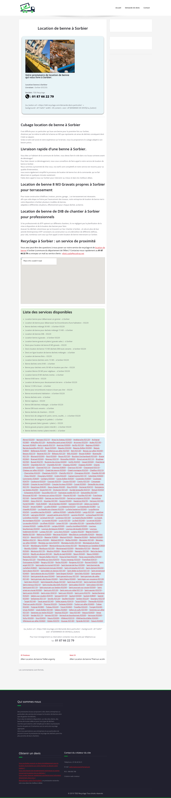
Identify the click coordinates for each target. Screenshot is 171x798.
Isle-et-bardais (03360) (58, 504)
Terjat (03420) (80, 601)
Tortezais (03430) (65, 604)
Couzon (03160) (69, 481)
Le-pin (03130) (64, 520)
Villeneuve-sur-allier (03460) (34, 621)
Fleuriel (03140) (69, 495)
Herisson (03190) (96, 501)
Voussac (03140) (67, 621)
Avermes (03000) (63, 445)
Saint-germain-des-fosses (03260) (44, 579)
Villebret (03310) (67, 618)
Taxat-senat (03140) (46, 601)
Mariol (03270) (37, 537)
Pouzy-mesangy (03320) (70, 559)
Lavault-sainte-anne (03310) (58, 515)
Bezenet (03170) (43, 453)
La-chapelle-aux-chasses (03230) (51, 509)
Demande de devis (132, 8)
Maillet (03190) (29, 534)
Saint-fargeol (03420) (64, 573)
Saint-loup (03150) (74, 582)
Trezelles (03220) (80, 607)
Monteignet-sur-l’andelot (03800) (92, 545)
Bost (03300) (51, 456)
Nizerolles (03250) (30, 557)
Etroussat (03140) (30, 495)
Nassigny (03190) (82, 551)
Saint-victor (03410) (49, 593)
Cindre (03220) (60, 476)
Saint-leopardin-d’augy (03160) (53, 582)
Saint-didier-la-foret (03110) (78, 571)
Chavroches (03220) (32, 473)
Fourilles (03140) (84, 495)
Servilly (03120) (54, 598)
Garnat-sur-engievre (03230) (78, 498)
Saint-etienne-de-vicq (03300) (42, 573)
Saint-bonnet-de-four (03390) (73, 565)
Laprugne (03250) (38, 515)
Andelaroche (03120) (81, 439)
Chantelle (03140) (54, 465)
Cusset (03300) (80, 484)
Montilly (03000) (30, 548)
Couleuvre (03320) (38, 481)
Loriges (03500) (58, 526)
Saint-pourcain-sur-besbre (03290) (53, 587)
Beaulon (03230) (64, 448)
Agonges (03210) (43, 439)
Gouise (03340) (65, 501)
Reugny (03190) (47, 562)
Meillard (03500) (96, 537)
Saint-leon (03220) (31, 582)
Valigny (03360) (61, 610)
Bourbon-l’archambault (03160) (84, 456)
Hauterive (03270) (80, 501)
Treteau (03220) (52, 607)
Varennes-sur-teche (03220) (42, 612)
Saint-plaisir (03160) (95, 584)
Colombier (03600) (95, 476)
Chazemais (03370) (49, 473)
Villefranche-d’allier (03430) (87, 618)
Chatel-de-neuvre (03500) (55, 470)
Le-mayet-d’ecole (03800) (82, 518)
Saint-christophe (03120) (74, 568)
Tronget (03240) (95, 607)
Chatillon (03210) (97, 470)
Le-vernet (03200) (94, 520)
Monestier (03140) (86, 540)
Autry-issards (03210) (46, 445)
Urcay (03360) (28, 610)
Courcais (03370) (54, 481)
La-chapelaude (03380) (86, 506)
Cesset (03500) (88, 462)
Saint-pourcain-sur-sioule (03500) (82, 587)
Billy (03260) (72, 453)
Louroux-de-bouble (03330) (77, 529)
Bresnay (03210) (52, 459)
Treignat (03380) (37, 607)
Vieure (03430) (53, 618)
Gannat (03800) (37, 498)
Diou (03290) (72, 487)
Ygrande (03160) (82, 621)
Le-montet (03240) (49, 520)
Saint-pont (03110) (30, 587)
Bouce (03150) (64, 456)
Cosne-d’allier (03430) (65, 478)
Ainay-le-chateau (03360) (62, 439)
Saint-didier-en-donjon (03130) (53, 571)
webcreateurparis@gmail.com (79, 767)
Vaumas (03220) (61, 612)
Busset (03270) (37, 462)
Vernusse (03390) (95, 615)
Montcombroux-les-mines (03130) (63, 545)
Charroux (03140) (75, 467)
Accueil (118, 8)
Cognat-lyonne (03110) (77, 476)
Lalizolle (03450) (74, 512)
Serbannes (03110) (38, 598)
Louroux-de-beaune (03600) (53, 529)
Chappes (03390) (85, 465)
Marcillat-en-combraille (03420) (81, 534)
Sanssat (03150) (61, 596)
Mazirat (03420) (66, 537)
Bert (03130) (76, 451)
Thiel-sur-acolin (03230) (32, 604)
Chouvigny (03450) (45, 476)
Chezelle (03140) (98, 473)
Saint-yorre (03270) (82, 593)
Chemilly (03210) (66, 473)
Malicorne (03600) (44, 534)
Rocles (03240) (61, 562)
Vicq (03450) (41, 618)
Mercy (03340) (43, 540)
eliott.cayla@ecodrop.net (73, 253)
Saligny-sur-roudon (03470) (42, 596)
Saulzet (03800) (89, 596)
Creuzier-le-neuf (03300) (40, 484)
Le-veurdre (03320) (30, 523)
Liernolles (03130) (77, 523)
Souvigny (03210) (98, 598)
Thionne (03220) (50, 604)
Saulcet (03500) (75, 596)
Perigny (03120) (29, 559)
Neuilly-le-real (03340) (63, 554)
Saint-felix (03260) (82, 573)
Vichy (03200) (28, 618)
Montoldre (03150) (82, 548)
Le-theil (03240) (78, 520)
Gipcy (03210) (36, 501)
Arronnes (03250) (81, 442)
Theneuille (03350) (95, 601)
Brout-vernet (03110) (85, 459)
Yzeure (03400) (97, 621)
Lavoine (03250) (77, 515)
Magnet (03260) (92, 531)
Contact (147, 8)
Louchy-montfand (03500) (76, 526)
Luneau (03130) (46, 531)
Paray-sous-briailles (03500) (90, 557)
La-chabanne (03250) (67, 506)
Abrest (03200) (29, 439)
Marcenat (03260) (60, 534)
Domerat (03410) (86, 487)
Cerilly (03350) (74, 462)
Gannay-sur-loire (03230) (55, 498)
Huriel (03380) (28, 504)
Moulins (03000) (53, 551)
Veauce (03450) (88, 612)
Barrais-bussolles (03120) (33, 448)
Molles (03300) (71, 540)
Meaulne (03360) (81, 537)
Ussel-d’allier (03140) (44, 610)
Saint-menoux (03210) (32, 584)
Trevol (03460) (66, 607)
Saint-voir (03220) (66, 593)
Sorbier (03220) (82, 598)
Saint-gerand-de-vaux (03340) (43, 576)
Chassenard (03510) (92, 467)
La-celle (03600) (50, 506)
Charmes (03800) (59, 467)
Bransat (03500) (37, 459)
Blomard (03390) (37, 456)
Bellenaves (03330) (38, 451)
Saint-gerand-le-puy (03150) (67, 576)
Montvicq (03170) (38, 551)
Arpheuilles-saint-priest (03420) (59, 442)
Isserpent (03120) (75, 504)
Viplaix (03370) (53, 621)
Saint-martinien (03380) (93, 582)
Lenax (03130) (62, 523)
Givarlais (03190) (50, 501)
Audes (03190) (95, 442)
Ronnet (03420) (91, 562)
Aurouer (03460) (29, 445)
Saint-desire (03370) (31, 571)
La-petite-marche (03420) (41, 512)
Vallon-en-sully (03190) (78, 610)
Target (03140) (30, 601)
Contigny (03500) (48, 478)
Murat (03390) (67, 551)
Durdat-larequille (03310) (80, 490)
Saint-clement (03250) (95, 568)
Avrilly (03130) (78, 445)
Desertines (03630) (38, 487)
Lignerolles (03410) (93, 523)
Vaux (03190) (75, 612)
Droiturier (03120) (60, 490)
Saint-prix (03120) (51, 590)
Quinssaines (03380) (31, 562)
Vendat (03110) (37, 615)
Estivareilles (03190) (89, 492)
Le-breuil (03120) (47, 518)
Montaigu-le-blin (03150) (71, 543)
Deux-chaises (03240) (56, 487)
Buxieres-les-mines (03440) (56, 462)
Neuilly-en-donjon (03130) (41, 554)
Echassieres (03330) (32, 492)
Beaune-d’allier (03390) (82, 448)
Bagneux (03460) (92, 445)
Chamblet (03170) (38, 465)
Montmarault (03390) (64, 548)
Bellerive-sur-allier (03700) (58, 451)
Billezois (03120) (58, 453)
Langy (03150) (88, 512)
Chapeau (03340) (70, 465)
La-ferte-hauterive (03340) (76, 509)
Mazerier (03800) (51, 537)
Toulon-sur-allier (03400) (84, 604)
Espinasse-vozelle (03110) (68, 492)
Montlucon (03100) (46, 548)
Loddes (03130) (44, 526)
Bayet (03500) (50, 448)
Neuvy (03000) (93, 554)
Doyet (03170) (45, 490)
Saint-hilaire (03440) (67, 579)
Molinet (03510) (57, 540)
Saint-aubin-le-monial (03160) (47, 565)
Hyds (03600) (41, 504)
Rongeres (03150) (76, 562)
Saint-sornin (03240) (31, 593)
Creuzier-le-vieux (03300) (62, 484)
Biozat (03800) (85, 453)
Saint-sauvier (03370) (93, 590)
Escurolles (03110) (49, 492)
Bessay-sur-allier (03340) (93, 451)
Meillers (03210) (29, 540)
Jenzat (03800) (36, 506)
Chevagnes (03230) (82, 473)
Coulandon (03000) (83, 478)
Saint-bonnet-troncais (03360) (51, 568)
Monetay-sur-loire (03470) (48, 543)
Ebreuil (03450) (98, 490)
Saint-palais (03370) (77, 584)
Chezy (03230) (30, 476)
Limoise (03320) (29, 526)
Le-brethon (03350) (30, 518)
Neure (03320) (79, 554)
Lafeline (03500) (59, 512)
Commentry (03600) (31, 478)
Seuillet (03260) (68, 598)
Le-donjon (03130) (63, 518)
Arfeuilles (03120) (38, 442)
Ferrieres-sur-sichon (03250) (50, 495)
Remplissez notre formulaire (30, 780)
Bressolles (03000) (67, 459)
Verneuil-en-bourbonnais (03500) (72, 615)
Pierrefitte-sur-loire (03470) (48, 559)
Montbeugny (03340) (39, 545)
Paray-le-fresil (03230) (68, 557)
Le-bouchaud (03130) (94, 515)
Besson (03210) (29, 453)
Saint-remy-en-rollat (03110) (71, 590)
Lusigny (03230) (77, 531)
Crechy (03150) (83, 481)
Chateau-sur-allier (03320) (33, 470)
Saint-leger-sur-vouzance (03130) (90, 579)
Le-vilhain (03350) (47, 523)
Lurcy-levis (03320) (61, 531)
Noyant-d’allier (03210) (48, 557)
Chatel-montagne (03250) (78, 470)
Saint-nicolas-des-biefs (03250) (54, 584)
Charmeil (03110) (43, 467)
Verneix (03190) (51, 615)
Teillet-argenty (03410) (64, 601)
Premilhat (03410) (89, 559)
